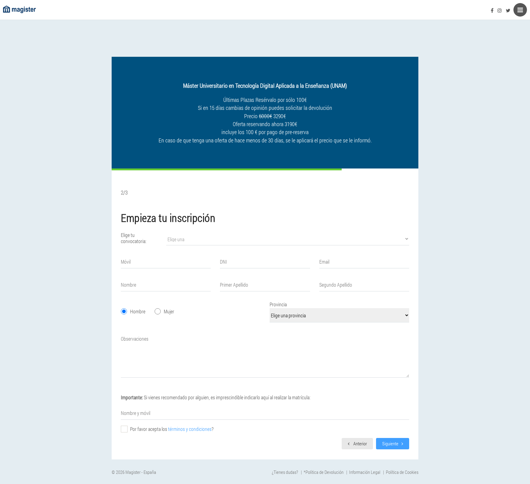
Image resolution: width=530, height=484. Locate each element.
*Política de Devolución (324, 472)
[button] (357, 443)
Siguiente (390, 443)
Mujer (169, 311)
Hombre (137, 311)
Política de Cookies (402, 472)
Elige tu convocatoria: (133, 238)
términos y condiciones (190, 429)
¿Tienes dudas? (285, 472)
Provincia (278, 304)
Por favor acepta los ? (171, 429)
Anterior (359, 443)
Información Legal (364, 472)
